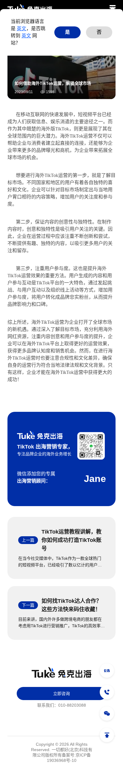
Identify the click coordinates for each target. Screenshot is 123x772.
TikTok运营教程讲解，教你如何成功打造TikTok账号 (71, 540)
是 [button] (67, 32)
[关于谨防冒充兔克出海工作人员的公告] (107, 670)
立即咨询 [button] (61, 693)
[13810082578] (107, 692)
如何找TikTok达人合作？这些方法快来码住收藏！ (71, 605)
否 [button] (99, 32)
